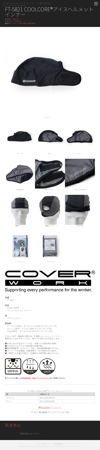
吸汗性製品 (23, 23)
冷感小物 (15, 19)
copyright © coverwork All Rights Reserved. (33, 446)
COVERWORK (17, 21)
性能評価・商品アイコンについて (36, 378)
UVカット (15, 23)
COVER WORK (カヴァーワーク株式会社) (26, 3)
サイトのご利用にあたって (44, 444)
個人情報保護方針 (58, 444)
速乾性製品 (32, 23)
